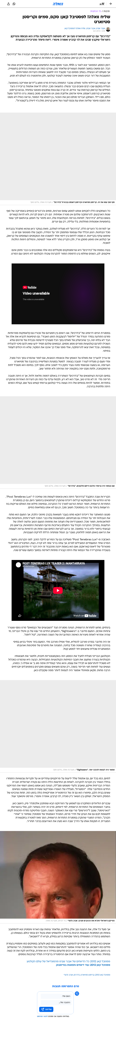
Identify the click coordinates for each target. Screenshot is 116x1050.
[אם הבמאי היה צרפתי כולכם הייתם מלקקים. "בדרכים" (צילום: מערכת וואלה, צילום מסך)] (58, 442)
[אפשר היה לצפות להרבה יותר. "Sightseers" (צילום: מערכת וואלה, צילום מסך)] (58, 726)
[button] (102, 4)
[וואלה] (58, 3)
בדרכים (77, 975)
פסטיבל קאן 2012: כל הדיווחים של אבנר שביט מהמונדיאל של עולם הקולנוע (68, 961)
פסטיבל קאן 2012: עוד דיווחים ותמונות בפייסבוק (83, 965)
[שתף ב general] (8, 3)
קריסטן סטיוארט (87, 975)
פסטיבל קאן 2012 (102, 975)
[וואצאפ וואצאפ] (14, 3)
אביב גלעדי (68, 975)
